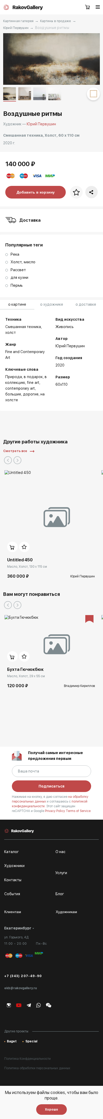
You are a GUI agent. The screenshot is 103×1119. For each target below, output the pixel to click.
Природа (13, 377)
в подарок (33, 377)
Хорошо (51, 1109)
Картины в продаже (55, 21)
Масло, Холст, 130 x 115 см (27, 566)
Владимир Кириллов (79, 686)
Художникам (66, 912)
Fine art (33, 382)
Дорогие (31, 394)
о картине (17, 304)
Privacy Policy (55, 811)
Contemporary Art (20, 388)
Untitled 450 (20, 559)
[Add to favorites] (24, 547)
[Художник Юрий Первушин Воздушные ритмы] (51, 59)
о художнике (51, 304)
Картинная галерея (18, 21)
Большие (13, 394)
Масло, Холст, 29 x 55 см (26, 676)
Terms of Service (78, 811)
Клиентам (12, 912)
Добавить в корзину (36, 192)
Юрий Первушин (16, 28)
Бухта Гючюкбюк (25, 669)
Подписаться (51, 786)
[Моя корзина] (87, 7)
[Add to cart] (12, 547)
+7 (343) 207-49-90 (23, 976)
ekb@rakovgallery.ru (20, 988)
